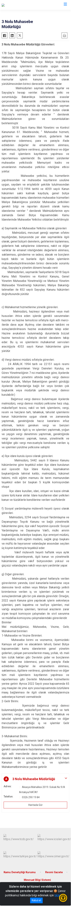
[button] (35, 779)
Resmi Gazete (54, 872)
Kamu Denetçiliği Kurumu (20, 872)
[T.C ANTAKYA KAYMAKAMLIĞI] (21, 5)
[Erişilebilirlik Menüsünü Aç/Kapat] (63, 898)
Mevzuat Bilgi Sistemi (37, 880)
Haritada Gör (35, 804)
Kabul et (36, 900)
